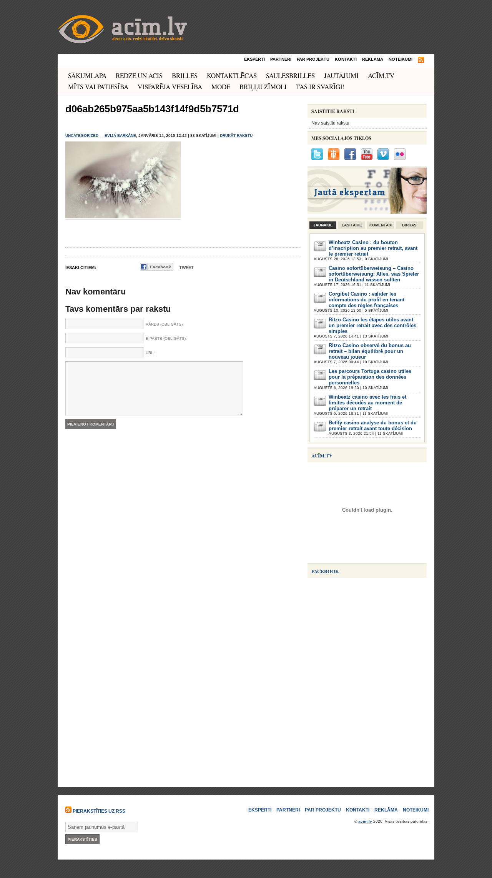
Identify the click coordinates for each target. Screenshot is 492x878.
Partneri (280, 59)
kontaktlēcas (232, 75)
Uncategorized (81, 135)
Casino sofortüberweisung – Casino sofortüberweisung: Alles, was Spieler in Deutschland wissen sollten (374, 274)
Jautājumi (341, 75)
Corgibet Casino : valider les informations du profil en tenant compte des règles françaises (366, 299)
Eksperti (254, 59)
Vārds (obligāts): (165, 324)
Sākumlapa (87, 75)
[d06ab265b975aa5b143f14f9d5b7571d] (123, 217)
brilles (185, 75)
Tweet (186, 267)
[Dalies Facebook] (156, 266)
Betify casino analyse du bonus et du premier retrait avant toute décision (373, 425)
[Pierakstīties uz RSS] (421, 60)
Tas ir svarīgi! (320, 86)
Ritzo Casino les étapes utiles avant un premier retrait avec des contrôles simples (372, 325)
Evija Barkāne (120, 135)
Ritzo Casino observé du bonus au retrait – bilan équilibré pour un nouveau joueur (370, 351)
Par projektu (313, 59)
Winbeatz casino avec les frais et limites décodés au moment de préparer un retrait (367, 402)
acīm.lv (365, 821)
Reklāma (372, 59)
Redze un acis (139, 75)
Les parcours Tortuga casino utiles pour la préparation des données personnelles (370, 377)
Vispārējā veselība (170, 86)
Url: (150, 353)
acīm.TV (381, 75)
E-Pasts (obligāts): (166, 338)
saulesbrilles (290, 75)
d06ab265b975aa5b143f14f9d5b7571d (152, 109)
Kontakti (346, 59)
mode (220, 86)
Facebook (325, 571)
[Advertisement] (365, 730)
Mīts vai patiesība (98, 86)
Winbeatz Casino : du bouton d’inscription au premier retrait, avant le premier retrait (373, 248)
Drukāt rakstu (236, 135)
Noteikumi (400, 59)
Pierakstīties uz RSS (99, 811)
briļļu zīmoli (263, 86)
